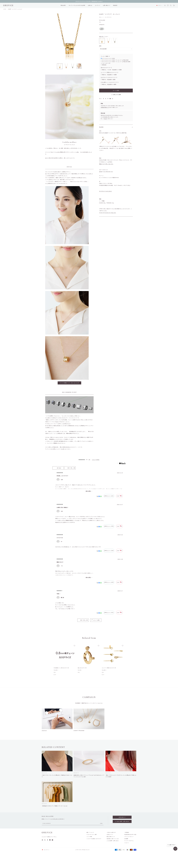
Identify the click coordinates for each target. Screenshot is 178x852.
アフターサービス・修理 (92, 834)
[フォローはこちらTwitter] (45, 840)
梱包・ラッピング (90, 832)
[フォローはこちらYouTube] (52, 840)
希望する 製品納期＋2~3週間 (109, 74)
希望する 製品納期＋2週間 (108, 79)
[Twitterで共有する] (105, 98)
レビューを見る (95, 459)
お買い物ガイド (106, 5)
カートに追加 (116, 90)
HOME (4, 9)
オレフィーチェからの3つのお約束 (77, 5)
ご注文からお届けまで (111, 832)
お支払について (110, 834)
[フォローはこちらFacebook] (47, 840)
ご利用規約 (126, 832)
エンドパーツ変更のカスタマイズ (109, 72)
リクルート (126, 842)
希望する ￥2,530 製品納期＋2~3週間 (112, 69)
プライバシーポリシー (129, 836)
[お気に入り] (175, 849)
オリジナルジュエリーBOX (108, 58)
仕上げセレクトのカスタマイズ (108, 77)
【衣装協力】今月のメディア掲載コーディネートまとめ (54, 805)
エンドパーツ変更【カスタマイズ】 (109, 667)
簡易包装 (104, 64)
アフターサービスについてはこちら (107, 212)
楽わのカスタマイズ (105, 67)
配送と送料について (111, 836)
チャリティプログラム (129, 840)
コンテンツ (97, 5)
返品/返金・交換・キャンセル (113, 838)
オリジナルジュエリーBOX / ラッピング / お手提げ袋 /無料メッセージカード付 (115, 62)
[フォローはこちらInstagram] (42, 840)
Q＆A (106, 118)
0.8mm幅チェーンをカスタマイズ (109, 82)
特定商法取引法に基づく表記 (130, 834)
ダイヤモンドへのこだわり (105, 191)
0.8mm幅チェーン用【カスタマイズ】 (61, 667)
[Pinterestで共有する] (107, 98)
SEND (101, 823)
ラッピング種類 (104, 56)
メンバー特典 (89, 836)
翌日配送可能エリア (105, 107)
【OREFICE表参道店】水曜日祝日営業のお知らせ (89, 1)
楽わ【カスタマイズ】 (82, 667)
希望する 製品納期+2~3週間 (109, 84)
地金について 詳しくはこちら (106, 163)
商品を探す (63, 5)
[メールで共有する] (112, 98)
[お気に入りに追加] (74, 645)
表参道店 (115, 5)
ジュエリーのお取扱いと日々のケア (94, 838)
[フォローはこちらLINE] (50, 840)
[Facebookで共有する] (103, 98)
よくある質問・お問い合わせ (113, 840)
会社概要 (126, 838)
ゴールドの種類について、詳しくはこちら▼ (69, 382)
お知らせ (90, 5)
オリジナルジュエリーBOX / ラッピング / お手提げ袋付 (115, 60)
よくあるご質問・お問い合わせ (122, 821)
